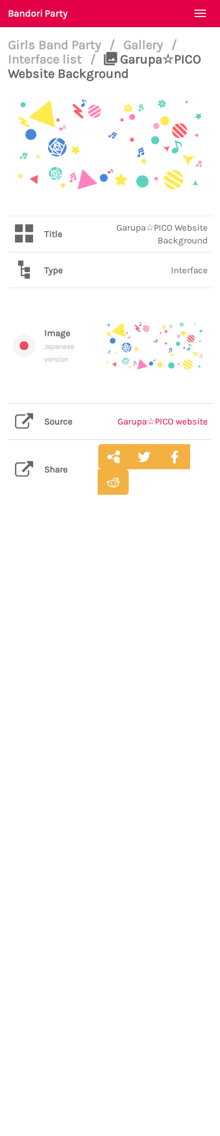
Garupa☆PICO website (162, 421)
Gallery (144, 44)
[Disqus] (110, 671)
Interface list (46, 59)
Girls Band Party (56, 44)
